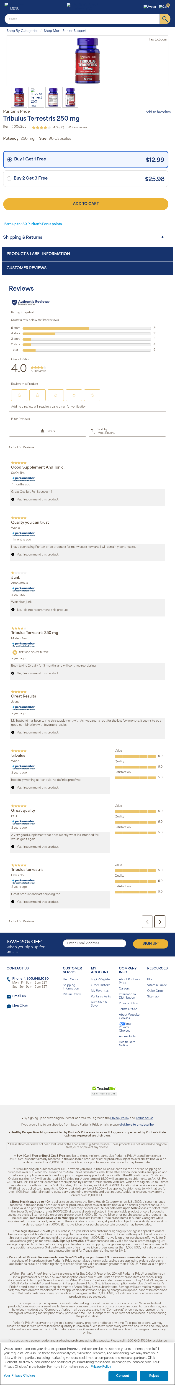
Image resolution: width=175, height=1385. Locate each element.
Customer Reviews (26, 268)
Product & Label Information (38, 254)
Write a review (78, 127)
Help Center (71, 979)
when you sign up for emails (26, 947)
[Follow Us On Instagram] (87, 1060)
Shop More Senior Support (65, 31)
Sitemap (153, 996)
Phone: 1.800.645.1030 (30, 979)
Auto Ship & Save (99, 1004)
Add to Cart (86, 204)
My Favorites (99, 991)
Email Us (19, 996)
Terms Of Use (128, 1009)
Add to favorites (158, 112)
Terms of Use (144, 1118)
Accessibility (127, 1036)
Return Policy (72, 994)
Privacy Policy (128, 1003)
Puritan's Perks (101, 996)
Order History (100, 985)
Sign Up (151, 943)
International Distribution (127, 996)
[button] (150, 7)
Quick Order (155, 991)
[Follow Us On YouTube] (97, 1060)
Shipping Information (71, 987)
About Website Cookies (129, 1017)
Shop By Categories (22, 31)
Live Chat (20, 1006)
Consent (122, 1376)
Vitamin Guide (157, 985)
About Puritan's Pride (129, 981)
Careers (124, 988)
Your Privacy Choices (125, 1027)
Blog (150, 979)
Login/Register (101, 979)
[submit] (165, 19)
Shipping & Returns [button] (22, 238)
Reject (154, 1376)
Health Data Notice (127, 1044)
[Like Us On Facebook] (76, 1060)
